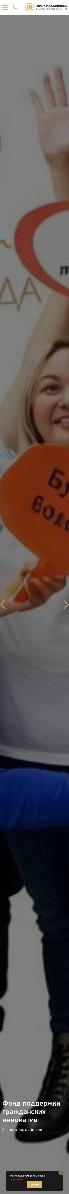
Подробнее (16, 1179)
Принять (34, 1184)
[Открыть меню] (5, 7)
